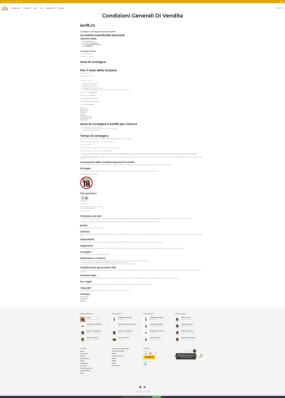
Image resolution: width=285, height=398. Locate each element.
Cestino (114, 358)
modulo (101, 141)
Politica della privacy (118, 356)
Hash (35, 8)
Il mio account (116, 365)
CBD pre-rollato (84, 358)
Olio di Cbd (83, 365)
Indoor (82, 351)
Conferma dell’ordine (118, 351)
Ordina (114, 363)
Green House (84, 353)
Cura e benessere (85, 370)
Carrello (114, 353)
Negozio (114, 360)
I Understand (156, 396)
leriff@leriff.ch (4, 1)
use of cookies (148, 396)
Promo (82, 373)
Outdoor (82, 356)
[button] (276, 8)
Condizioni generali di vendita (120, 348)
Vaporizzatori (50, 8)
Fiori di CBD (26, 8)
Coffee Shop (16, 8)
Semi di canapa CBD (86, 368)
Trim (41, 8)
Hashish (82, 361)
